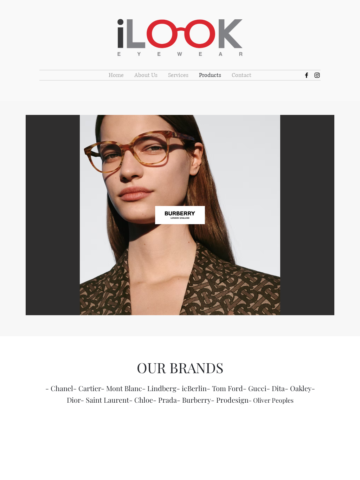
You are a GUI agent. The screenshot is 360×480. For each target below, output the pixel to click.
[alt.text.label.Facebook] (306, 75)
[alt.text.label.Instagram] (317, 75)
